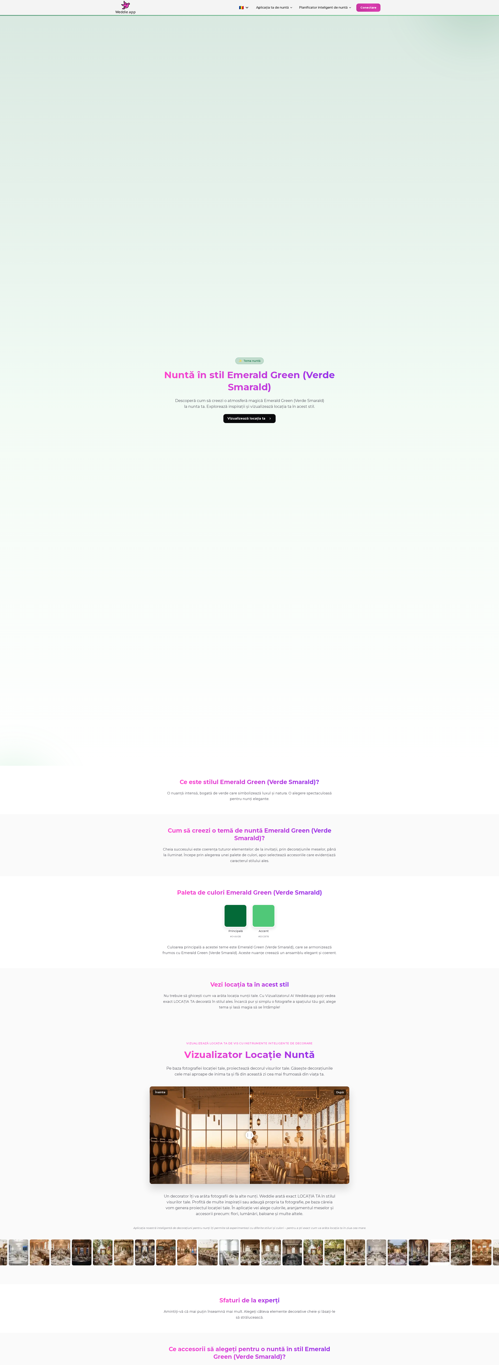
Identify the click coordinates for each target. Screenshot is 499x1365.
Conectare (368, 7)
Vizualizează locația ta (246, 418)
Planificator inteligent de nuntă (323, 7)
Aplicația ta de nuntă (272, 7)
